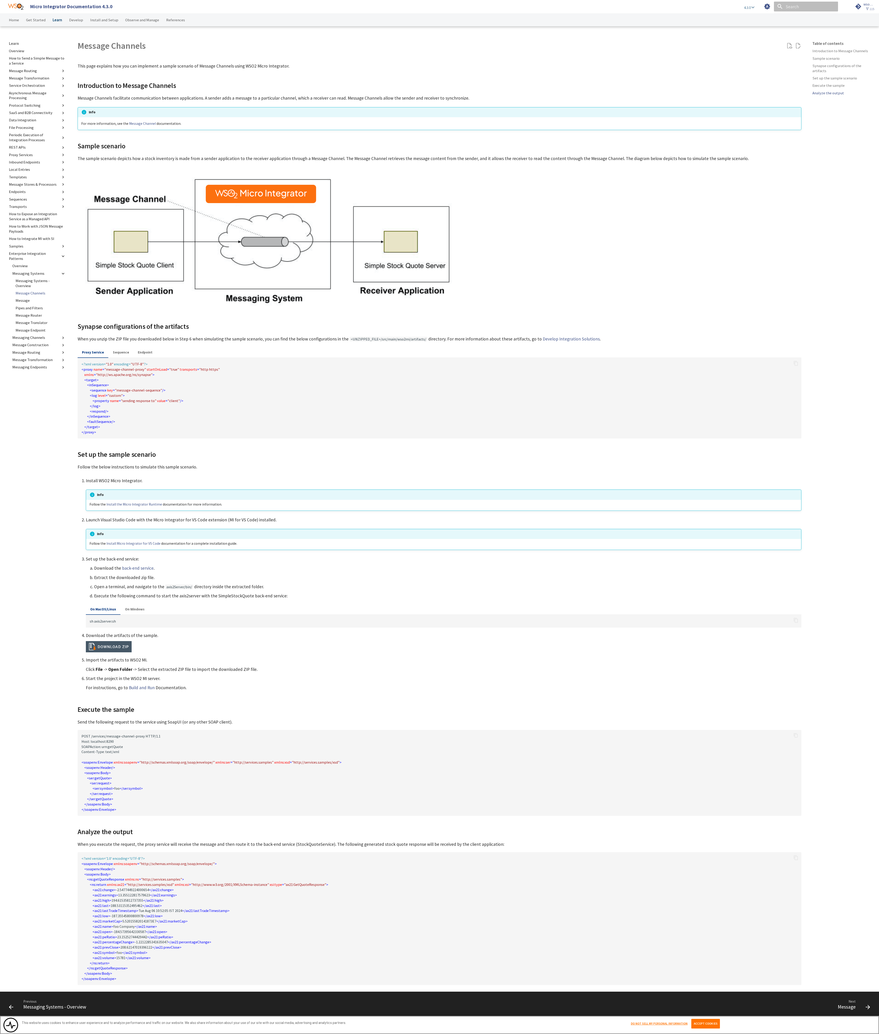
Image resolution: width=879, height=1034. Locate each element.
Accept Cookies (705, 1024)
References (175, 20)
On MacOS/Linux (103, 609)
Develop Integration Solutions (571, 339)
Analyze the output (828, 93)
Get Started (36, 20)
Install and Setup (104, 20)
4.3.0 (747, 7)
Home (14, 20)
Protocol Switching (25, 105)
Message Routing (23, 70)
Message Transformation (29, 78)
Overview (16, 51)
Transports (18, 206)
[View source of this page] (789, 45)
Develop (76, 20)
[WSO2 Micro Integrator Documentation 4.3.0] (15, 7)
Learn (57, 20)
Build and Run (142, 687)
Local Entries (19, 169)
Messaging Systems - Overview (33, 283)
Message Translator (31, 323)
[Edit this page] (798, 45)
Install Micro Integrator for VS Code (133, 543)
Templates (18, 177)
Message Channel (142, 123)
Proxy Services (21, 154)
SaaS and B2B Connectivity (30, 112)
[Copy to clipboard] (795, 363)
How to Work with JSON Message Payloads (36, 229)
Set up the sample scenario (834, 78)
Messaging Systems (28, 273)
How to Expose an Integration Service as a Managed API (33, 216)
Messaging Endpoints (29, 367)
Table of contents (828, 43)
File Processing (21, 127)
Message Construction (30, 345)
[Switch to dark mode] (767, 6)
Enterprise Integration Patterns (27, 256)
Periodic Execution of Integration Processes (27, 137)
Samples (16, 246)
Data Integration (22, 120)
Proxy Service (93, 352)
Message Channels (30, 293)
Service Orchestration (27, 85)
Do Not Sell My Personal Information (659, 1024)
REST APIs (17, 147)
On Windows (134, 609)
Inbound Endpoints (24, 162)
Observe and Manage (142, 20)
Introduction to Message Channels (840, 51)
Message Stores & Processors (33, 184)
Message (23, 300)
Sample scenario (826, 58)
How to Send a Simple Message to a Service (36, 61)
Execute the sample (828, 85)
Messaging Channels (28, 337)
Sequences (18, 199)
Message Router (29, 315)
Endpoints (17, 191)
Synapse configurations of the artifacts (836, 68)
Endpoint (145, 352)
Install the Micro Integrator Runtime (134, 504)
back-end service (138, 568)
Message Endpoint (31, 330)
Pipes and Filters (29, 308)
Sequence (121, 352)
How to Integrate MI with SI (31, 239)
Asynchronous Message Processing (27, 96)
